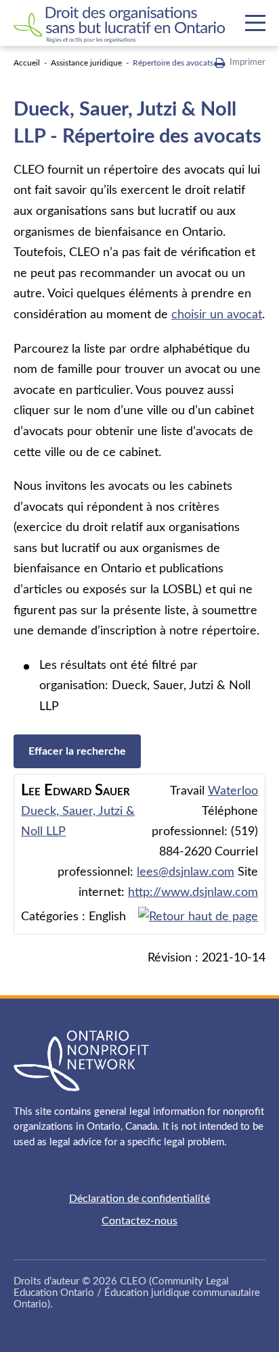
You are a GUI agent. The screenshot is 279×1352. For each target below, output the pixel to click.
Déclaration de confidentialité (139, 1198)
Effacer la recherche (77, 751)
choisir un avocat (216, 315)
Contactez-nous (139, 1221)
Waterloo (233, 791)
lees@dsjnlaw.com (185, 872)
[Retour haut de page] (198, 917)
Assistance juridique (86, 63)
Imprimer (247, 62)
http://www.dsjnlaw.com (193, 892)
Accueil (27, 63)
